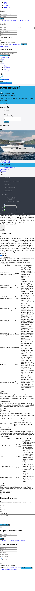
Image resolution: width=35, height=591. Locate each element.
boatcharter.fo (8, 191)
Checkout (9, 83)
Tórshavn (3, 171)
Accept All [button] (13, 224)
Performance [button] (3, 400)
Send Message (5, 524)
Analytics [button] (3, 408)
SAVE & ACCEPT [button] (5, 492)
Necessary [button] (3, 253)
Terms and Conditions (13, 201)
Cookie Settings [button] (4, 224)
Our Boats (7, 4)
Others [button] (2, 483)
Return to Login (4, 57)
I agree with (11, 44)
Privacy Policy (11, 198)
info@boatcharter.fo (9, 187)
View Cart (3, 83)
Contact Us (10, 199)
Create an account (27, 568)
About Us (7, 7)
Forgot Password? (25, 20)
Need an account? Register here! (9, 20)
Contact (6, 5)
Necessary (5, 255)
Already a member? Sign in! (8, 569)
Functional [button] (3, 391)
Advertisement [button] (4, 428)
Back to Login (4, 46)
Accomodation (5, 169)
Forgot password (20, 540)
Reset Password (5, 55)
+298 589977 (8, 184)
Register (23, 44)
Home (5, 2)
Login (2, 18)
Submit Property (4, 79)
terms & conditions (14, 44)
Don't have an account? (7, 540)
